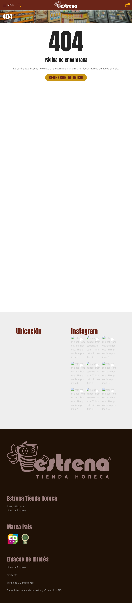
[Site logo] (66, 4)
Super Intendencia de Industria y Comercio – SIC (34, 590)
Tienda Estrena (15, 506)
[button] (78, 348)
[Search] (19, 5)
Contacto (12, 575)
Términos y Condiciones (20, 582)
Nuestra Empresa (16, 510)
